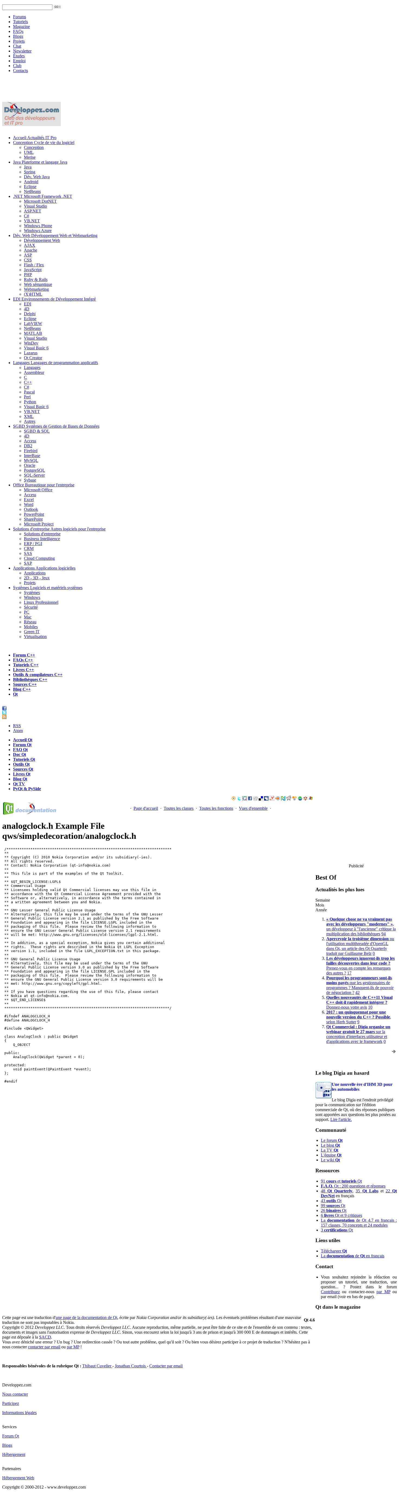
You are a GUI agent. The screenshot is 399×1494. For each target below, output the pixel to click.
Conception (43, 142)
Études (19, 56)
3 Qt (337, 1230)
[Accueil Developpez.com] (31, 124)
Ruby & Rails (35, 279)
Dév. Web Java (37, 176)
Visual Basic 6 (36, 348)
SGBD (56, 426)
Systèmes (48, 587)
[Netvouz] (283, 799)
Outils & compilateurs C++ (37, 674)
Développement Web (42, 240)
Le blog (330, 1145)
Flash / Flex (34, 264)
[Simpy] (294, 799)
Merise (30, 157)
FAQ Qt (20, 749)
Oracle (29, 465)
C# (26, 216)
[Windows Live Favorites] (311, 799)
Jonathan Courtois (131, 1366)
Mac (27, 617)
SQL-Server (34, 475)
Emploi (19, 60)
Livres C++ (23, 669)
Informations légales (19, 1412)
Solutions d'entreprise (59, 529)
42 (357, 992)
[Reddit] (288, 799)
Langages (55, 362)
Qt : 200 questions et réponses (353, 1186)
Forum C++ (24, 655)
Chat (17, 46)
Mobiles (31, 626)
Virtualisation (35, 636)
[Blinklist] (278, 799)
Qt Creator (33, 357)
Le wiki (330, 1160)
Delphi (30, 313)
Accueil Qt (22, 739)
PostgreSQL (34, 470)
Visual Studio (35, 206)
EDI (54, 299)
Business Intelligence (42, 538)
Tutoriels (20, 21)
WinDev (31, 343)
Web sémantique (38, 284)
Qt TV (19, 784)
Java (40, 162)
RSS (17, 725)
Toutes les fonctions (216, 808)
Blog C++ (22, 689)
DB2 (28, 445)
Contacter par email (166, 1366)
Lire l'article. (341, 1119)
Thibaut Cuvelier (97, 1366)
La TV (329, 1150)
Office (43, 485)
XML (29, 416)
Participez (10, 1403)
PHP (28, 274)
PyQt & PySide (27, 788)
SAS (28, 553)
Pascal (29, 392)
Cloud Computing (39, 558)
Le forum (332, 1140)
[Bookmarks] (305, 799)
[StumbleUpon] (300, 799)
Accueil (34, 137)
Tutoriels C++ (26, 664)
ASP (28, 255)
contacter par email (44, 1347)
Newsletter (22, 51)
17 (349, 973)
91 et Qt (341, 1181)
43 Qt (331, 1200)
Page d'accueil (146, 808)
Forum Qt (22, 744)
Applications (44, 568)
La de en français (352, 1256)
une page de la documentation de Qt (86, 1317)
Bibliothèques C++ (30, 679)
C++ (28, 382)
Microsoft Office (38, 489)
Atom (18, 730)
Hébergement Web (18, 1478)
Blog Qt (20, 779)
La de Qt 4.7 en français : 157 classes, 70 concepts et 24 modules (359, 1222)
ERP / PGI (33, 543)
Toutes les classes (179, 808)
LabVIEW (33, 323)
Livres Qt (21, 774)
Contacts (20, 70)
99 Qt (333, 1205)
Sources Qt (23, 769)
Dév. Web (55, 235)
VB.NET (32, 220)
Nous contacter (15, 1394)
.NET (42, 196)
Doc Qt (19, 754)
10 (370, 1007)
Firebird (30, 450)
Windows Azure (38, 230)
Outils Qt (21, 764)
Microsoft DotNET (40, 201)
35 (367, 1191)
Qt (15, 694)
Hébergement (13, 1454)
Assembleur (34, 372)
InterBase (32, 455)
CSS (28, 260)
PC (26, 612)
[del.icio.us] (261, 799)
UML (29, 152)
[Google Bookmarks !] (244, 799)
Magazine (21, 26)
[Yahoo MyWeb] (272, 799)
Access (30, 441)
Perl (27, 397)
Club (17, 65)
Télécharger (334, 1251)
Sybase (30, 480)
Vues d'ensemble (253, 808)
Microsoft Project (38, 524)
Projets (19, 41)
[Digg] (255, 799)
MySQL (31, 460)
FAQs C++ (23, 660)
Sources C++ (25, 684)
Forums (19, 16)
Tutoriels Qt (24, 759)
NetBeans (32, 191)
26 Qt (333, 1210)
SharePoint (33, 519)
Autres (29, 421)
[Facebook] (250, 799)
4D (26, 309)
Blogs (18, 36)
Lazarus (30, 353)
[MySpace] (266, 799)
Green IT (32, 631)
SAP (28, 563)
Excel (29, 499)
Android (31, 181)
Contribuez (330, 1291)
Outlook (31, 509)
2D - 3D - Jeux (37, 578)
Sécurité (31, 607)
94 (383, 934)
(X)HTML (33, 294)
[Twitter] (239, 799)
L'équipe (331, 1155)
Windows (32, 597)
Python (30, 401)
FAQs (18, 31)
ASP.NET (32, 211)
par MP (383, 1291)
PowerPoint (34, 514)
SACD (45, 1337)
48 (336, 1191)
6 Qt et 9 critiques (341, 1215)
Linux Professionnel (41, 602)
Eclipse (30, 186)
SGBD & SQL (37, 431)
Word (28, 504)
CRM (29, 548)
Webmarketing (36, 289)
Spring (29, 172)
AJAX (29, 245)
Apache (30, 250)
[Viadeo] (234, 799)
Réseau (30, 622)
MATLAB (33, 333)
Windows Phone (38, 225)
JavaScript (33, 269)
